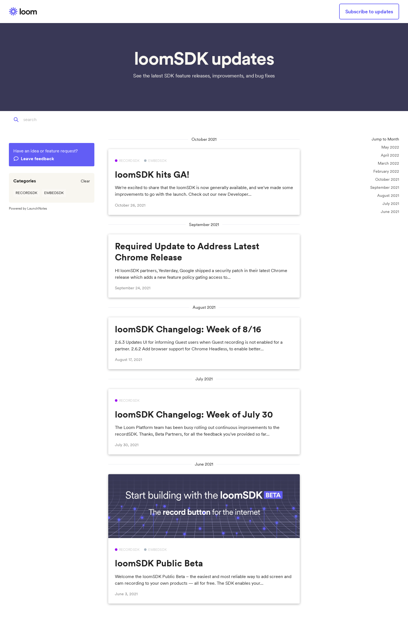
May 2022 (390, 147)
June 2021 (390, 211)
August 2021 (388, 195)
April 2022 (390, 155)
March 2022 (388, 163)
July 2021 (390, 203)
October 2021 (387, 179)
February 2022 (386, 171)
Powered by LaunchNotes (28, 208)
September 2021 (384, 187)
